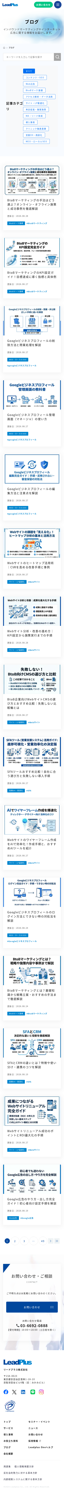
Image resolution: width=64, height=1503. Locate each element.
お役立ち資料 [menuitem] (11, 1440)
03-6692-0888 (34, 1325)
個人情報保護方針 (24, 1466)
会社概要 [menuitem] (8, 1453)
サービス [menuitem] (8, 1428)
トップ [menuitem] (7, 1421)
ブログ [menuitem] (7, 1447)
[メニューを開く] (58, 4)
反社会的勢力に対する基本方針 (20, 1472)
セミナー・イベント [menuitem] (39, 1421)
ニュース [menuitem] (33, 1428)
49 (42, 1241)
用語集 (7, 1466)
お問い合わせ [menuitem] (35, 1434)
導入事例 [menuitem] (8, 1434)
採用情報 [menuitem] (33, 1440)
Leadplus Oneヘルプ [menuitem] (40, 1447)
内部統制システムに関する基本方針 (23, 1479)
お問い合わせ (43, 4)
